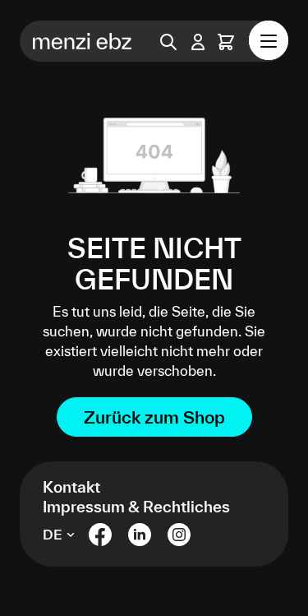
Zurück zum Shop (154, 417)
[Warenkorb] (226, 41)
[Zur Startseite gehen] (76, 41)
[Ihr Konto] (198, 41)
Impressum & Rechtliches (136, 507)
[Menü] (268, 40)
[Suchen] (168, 41)
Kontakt (71, 487)
